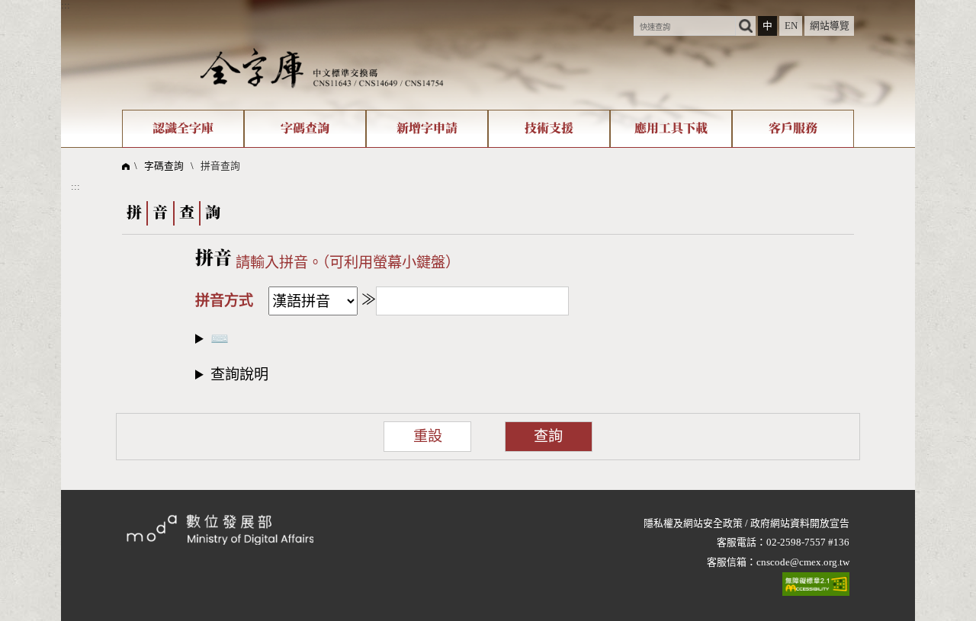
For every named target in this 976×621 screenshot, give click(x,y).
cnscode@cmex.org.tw (802, 562)
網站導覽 (829, 26)
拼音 (213, 259)
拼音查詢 (220, 166)
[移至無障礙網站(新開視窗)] (815, 584)
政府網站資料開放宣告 (799, 523)
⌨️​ (219, 339)
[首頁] (322, 67)
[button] (488, 373)
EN (791, 26)
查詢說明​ (239, 375)
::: (65, 5)
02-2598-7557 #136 (807, 542)
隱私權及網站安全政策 (693, 523)
